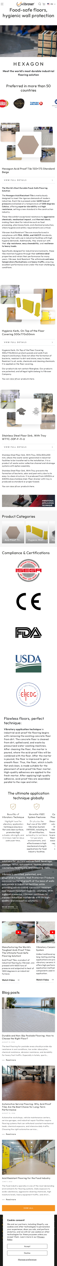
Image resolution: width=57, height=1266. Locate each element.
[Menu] (2, 4)
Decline (27, 1253)
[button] (40, 4)
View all (28, 1208)
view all (13, 379)
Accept (27, 1246)
